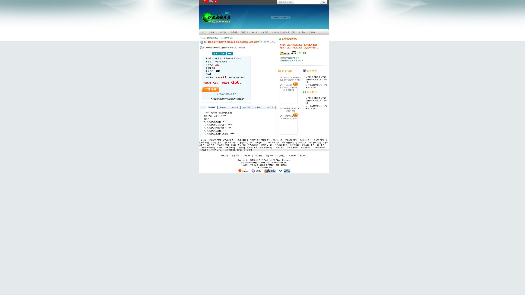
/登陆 (293, 32)
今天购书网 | (230, 148)
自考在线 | (211, 145)
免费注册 (285, 32)
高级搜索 (283, 2)
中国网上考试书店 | (238, 145)
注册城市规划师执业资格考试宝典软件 (229, 99)
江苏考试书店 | (215, 140)
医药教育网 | (205, 150)
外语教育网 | (295, 145)
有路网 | (220, 148)
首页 (203, 32)
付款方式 (212, 32)
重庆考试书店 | (320, 148)
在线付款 (234, 32)
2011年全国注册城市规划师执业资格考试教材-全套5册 (290, 78)
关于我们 (224, 156)
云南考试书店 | (307, 148)
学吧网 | (240, 150)
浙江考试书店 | (253, 148)
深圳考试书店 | (291, 140)
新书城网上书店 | (309, 145)
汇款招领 (281, 156)
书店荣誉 (246, 156)
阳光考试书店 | (261, 143)
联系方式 (235, 156)
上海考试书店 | (304, 140)
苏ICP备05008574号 (264, 167)
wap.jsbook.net (280, 163)
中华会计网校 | (242, 140)
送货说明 (244, 32)
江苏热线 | (241, 148)
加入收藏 (292, 156)
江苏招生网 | (255, 140)
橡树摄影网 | (230, 150)
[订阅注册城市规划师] (260, 42)
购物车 (254, 32)
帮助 (313, 32)
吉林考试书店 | (217, 150)
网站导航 (258, 156)
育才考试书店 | (301, 143)
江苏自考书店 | (293, 148)
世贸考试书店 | (229, 140)
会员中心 (223, 32)
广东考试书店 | (318, 140)
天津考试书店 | (223, 145)
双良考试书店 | (280, 148)
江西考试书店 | (254, 145)
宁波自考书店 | (274, 143)
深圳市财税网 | (288, 143)
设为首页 (303, 156)
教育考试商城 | (266, 148)
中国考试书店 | (277, 140)
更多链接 (248, 150)
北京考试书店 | (230, 143)
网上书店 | (321, 145)
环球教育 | (265, 140)
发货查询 (275, 32)
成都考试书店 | (217, 143)
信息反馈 (269, 156)
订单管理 (264, 32)
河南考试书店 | (315, 143)
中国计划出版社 (220, 62)
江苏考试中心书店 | (245, 143)
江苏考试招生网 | (282, 145)
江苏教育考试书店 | (207, 148)
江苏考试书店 (255, 160)
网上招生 (302, 32)
